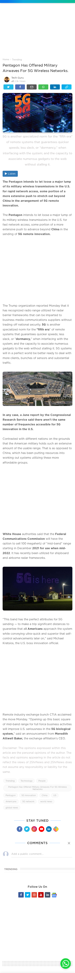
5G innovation (28, 795)
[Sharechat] (55, 829)
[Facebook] (19, 829)
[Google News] (54, 895)
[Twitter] (26, 829)
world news (46, 801)
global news (12, 807)
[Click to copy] (67, 86)
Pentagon (11, 795)
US (54, 795)
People (42, 781)
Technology (26, 781)
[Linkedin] (48, 829)
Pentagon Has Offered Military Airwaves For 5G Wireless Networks (37, 788)
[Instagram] (34, 829)
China (44, 795)
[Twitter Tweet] (8, 86)
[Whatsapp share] (43, 86)
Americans (11, 801)
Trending (17, 59)
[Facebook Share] (20, 86)
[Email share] (32, 86)
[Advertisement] (37, 33)
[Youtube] (41, 829)
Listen (12, 173)
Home (6, 59)
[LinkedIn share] (55, 86)
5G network (28, 801)
